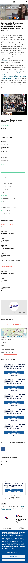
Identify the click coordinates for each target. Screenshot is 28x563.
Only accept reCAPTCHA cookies (14, 490)
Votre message (5, 470)
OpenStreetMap (8, 336)
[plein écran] (24, 96)
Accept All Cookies (14, 494)
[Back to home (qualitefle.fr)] (14, 3)
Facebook (3, 449)
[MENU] (1, 2)
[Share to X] (13, 18)
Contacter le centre (14, 324)
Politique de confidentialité (8, 548)
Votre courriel (4, 465)
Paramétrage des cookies (13, 552)
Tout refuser (13, 556)
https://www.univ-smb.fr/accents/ (10, 354)
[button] (18, 18)
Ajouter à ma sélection (18, 312)
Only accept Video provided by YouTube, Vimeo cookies (14, 372)
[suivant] (25, 103)
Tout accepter (13, 560)
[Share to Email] (15, 18)
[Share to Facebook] (10, 18)
